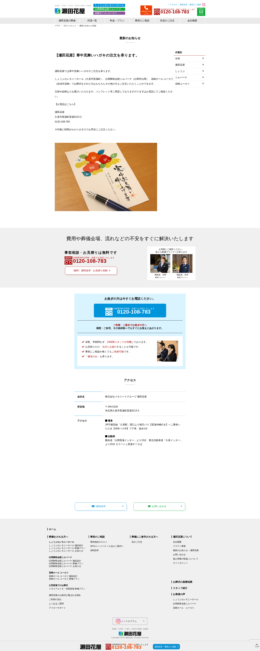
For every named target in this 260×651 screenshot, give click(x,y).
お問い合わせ (159, 506)
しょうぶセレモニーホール (109, 5)
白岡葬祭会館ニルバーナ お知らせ (65, 566)
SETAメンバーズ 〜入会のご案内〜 (107, 546)
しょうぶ (180, 71)
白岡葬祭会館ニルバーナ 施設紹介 (65, 561)
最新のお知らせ (69, 26)
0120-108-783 (62, 121)
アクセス (173, 4)
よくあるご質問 (56, 603)
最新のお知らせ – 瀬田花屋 (186, 550)
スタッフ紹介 (180, 588)
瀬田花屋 (180, 65)
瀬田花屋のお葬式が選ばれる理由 (64, 595)
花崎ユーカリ (182, 83)
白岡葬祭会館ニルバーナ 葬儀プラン (66, 563)
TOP (257, 647)
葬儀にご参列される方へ (145, 536)
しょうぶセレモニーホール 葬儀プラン (67, 548)
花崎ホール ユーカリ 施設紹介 (63, 576)
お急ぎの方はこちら (146, 12)
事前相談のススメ (98, 542)
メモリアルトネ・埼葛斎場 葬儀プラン (67, 588)
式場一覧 (92, 20)
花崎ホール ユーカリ (106, 13)
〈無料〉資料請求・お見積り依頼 (89, 270)
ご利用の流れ (55, 599)
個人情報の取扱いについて (185, 559)
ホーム (52, 529)
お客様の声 (179, 594)
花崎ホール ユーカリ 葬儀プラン (64, 579)
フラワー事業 (179, 546)
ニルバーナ (181, 77)
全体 (177, 58)
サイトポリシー (180, 563)
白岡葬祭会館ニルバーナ (108, 9)
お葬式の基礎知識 (182, 582)
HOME (57, 26)
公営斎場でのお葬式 (58, 585)
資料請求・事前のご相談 (190, 4)
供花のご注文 (167, 20)
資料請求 (101, 506)
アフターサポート (57, 608)
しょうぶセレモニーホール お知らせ (66, 551)
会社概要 (177, 542)
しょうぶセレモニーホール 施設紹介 (66, 545)
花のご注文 (137, 542)
